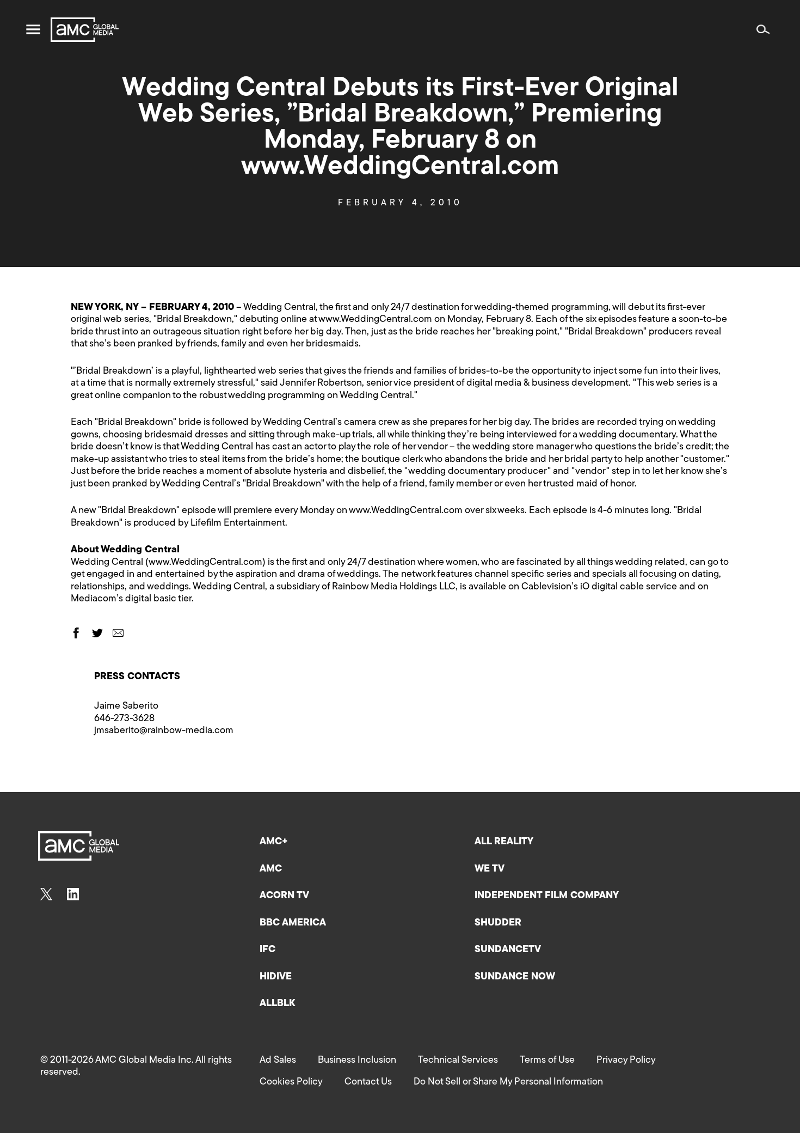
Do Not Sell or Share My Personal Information (508, 1082)
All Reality (504, 842)
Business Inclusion (357, 1060)
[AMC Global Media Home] (85, 29)
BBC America (293, 923)
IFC (267, 950)
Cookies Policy (291, 1082)
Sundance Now (515, 977)
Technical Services (458, 1060)
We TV (489, 869)
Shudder (498, 923)
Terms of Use (547, 1060)
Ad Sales (278, 1060)
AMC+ (274, 842)
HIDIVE (276, 977)
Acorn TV (284, 896)
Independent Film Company (547, 896)
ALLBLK (277, 1004)
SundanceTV (508, 950)
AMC (271, 869)
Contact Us (368, 1082)
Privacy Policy (626, 1060)
